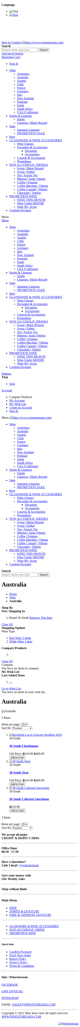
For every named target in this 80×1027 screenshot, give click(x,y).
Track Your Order (20, 955)
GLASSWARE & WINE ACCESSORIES (34, 926)
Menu (5, 220)
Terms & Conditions (21, 965)
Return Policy (17, 958)
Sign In (13, 63)
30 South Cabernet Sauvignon (29, 799)
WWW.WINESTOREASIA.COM (21, 1016)
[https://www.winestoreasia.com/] (43, 42)
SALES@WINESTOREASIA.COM (33, 1004)
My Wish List (17, 404)
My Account (17, 400)
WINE (13, 908)
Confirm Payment (20, 951)
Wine (12, 597)
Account (7, 390)
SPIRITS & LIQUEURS (24, 911)
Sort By (6, 728)
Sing (12, 383)
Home (13, 594)
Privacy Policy (18, 962)
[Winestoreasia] (68, 1023)
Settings (6, 373)
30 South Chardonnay (24, 746)
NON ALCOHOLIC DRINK (27, 929)
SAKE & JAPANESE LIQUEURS (30, 915)
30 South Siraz (19, 772)
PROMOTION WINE (22, 933)
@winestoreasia (29, 865)
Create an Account (20, 407)
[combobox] (19, 50)
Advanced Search (12, 53)
